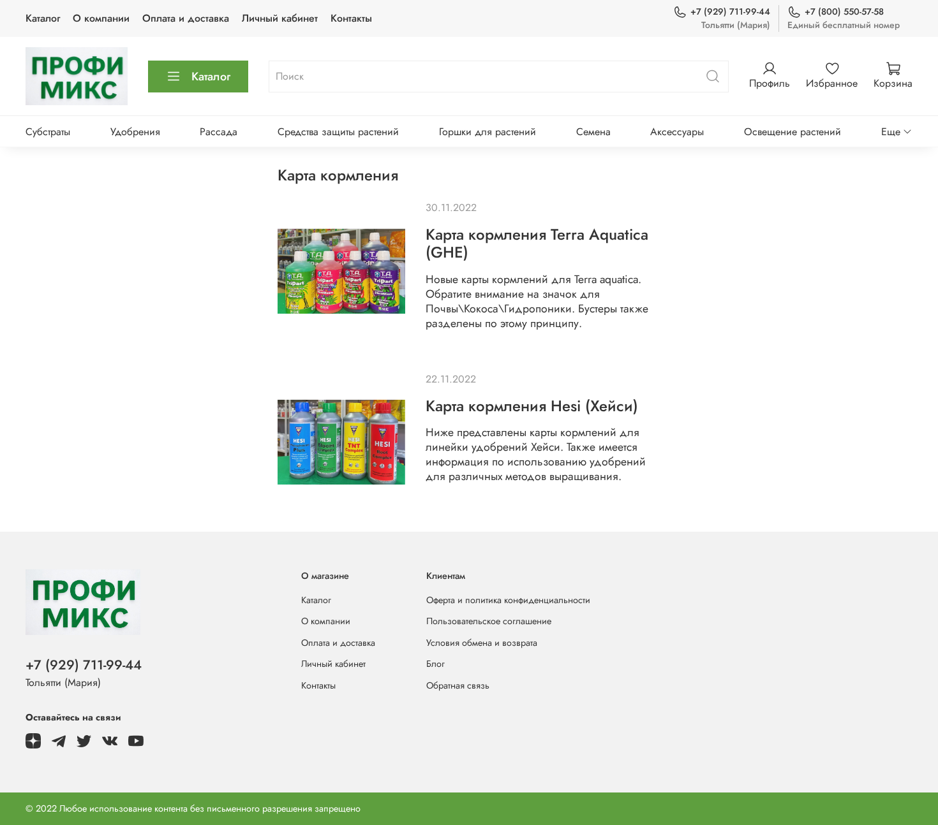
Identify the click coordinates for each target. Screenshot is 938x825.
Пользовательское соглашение (488, 621)
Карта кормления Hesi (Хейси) (532, 406)
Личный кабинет (280, 18)
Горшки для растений (487, 131)
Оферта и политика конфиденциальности (508, 600)
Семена (593, 131)
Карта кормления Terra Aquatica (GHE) (537, 243)
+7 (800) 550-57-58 (844, 11)
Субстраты (48, 131)
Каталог (43, 18)
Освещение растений (792, 131)
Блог (435, 663)
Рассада (218, 131)
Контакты (351, 18)
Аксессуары (677, 131)
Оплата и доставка (185, 18)
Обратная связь (457, 685)
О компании (101, 18)
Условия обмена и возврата (481, 642)
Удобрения (135, 131)
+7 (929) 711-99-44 (730, 11)
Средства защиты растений (338, 131)
